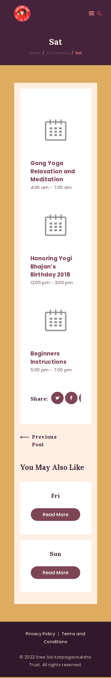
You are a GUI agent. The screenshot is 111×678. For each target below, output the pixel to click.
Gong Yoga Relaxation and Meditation (52, 171)
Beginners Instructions (48, 358)
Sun (55, 553)
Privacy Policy (40, 634)
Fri (55, 495)
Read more (55, 514)
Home (35, 53)
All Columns (58, 53)
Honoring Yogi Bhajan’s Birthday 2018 (51, 266)
